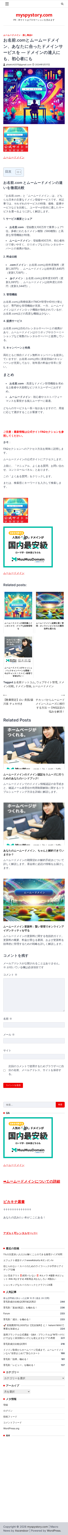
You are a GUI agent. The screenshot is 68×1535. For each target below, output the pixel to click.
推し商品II (28, 35)
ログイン (8, 1410)
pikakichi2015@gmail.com (18, 64)
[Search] (62, 3)
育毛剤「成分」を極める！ (17, 1319)
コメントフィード (12, 1422)
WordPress (53, 1530)
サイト (7, 1050)
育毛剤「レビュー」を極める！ (19, 1365)
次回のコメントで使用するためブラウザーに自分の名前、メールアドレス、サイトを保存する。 (36, 1070)
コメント (10, 974)
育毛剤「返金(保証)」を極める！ (20, 1307)
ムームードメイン (11, 35)
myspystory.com (34, 15)
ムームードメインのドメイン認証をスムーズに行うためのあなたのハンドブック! (33, 776)
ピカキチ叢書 (14, 1202)
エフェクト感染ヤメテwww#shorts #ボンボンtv (28, 1260)
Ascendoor (22, 1530)
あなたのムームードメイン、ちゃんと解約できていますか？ (33, 852)
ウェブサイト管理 (46, 682)
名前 (7, 1018)
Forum (6, 1313)
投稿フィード (10, 1416)
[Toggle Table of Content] (16, 172)
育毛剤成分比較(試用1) (15, 1343)
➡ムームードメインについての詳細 (31, 1181)
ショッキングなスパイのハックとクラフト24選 (27, 1284)
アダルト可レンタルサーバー (20, 1233)
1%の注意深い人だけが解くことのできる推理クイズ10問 (32, 1254)
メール (9, 1034)
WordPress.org (11, 1428)
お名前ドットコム (24, 682)
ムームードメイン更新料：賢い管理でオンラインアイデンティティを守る (33, 928)
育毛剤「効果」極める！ (16, 1359)
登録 (5, 1404)
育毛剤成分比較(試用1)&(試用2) (19, 1301)
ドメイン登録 (23, 686)
